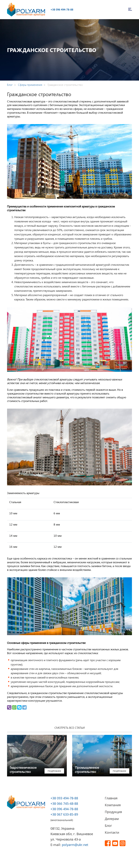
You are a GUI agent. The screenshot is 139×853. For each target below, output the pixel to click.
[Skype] (19, 707)
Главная (111, 798)
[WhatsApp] (14, 707)
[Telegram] (24, 707)
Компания (113, 805)
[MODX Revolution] (26, 9)
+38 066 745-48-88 (64, 803)
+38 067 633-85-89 (64, 814)
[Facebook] (108, 843)
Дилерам (112, 819)
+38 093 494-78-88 (64, 798)
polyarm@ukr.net (75, 845)
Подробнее (54, 770)
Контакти (112, 832)
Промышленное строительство (87, 769)
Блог (108, 825)
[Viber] (9, 707)
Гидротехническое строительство (23, 769)
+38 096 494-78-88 (61, 9)
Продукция (113, 812)
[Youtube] (115, 843)
